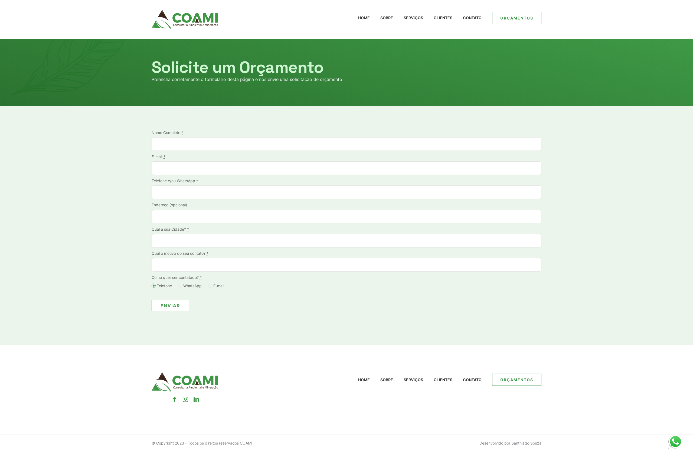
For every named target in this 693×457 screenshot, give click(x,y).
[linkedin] (196, 399)
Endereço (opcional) (169, 205)
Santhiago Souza (526, 443)
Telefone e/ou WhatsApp (175, 180)
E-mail (158, 156)
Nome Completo (167, 132)
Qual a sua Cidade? (170, 229)
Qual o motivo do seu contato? (180, 253)
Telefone (164, 285)
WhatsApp (192, 285)
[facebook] (174, 399)
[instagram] (185, 399)
